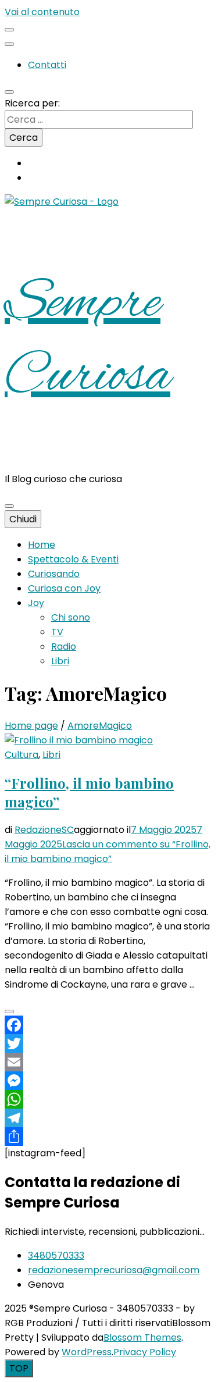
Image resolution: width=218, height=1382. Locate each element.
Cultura (21, 754)
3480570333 (56, 1255)
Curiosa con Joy (64, 588)
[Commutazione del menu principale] (9, 506)
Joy (36, 603)
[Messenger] (109, 1080)
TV (57, 632)
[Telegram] (109, 1118)
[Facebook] (109, 1025)
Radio (63, 646)
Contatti (47, 65)
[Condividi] (109, 1136)
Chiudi (23, 519)
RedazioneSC (44, 829)
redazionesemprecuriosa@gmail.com (113, 1270)
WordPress (87, 1352)
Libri (60, 661)
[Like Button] (9, 1011)
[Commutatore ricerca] (9, 92)
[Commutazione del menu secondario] (9, 29)
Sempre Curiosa (87, 340)
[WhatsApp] (109, 1099)
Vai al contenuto (42, 12)
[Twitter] (109, 1043)
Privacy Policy (144, 1352)
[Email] (109, 1062)
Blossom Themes (142, 1337)
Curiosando (54, 573)
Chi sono (70, 617)
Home (41, 544)
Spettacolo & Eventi (73, 559)
